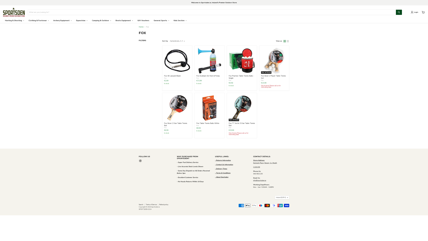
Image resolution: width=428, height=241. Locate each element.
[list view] (287, 41)
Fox (165, 78)
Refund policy (163, 205)
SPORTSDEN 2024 (145, 209)
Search (141, 205)
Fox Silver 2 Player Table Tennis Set (273, 77)
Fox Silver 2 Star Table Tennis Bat (175, 124)
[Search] (399, 12)
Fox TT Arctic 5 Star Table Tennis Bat (242, 124)
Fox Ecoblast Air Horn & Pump (208, 76)
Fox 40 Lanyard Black (172, 76)
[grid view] (284, 41)
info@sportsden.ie (259, 180)
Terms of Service (151, 205)
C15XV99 (256, 167)
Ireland (281, 197)
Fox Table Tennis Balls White (207, 123)
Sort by (165, 41)
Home (141, 27)
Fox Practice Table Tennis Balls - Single (241, 77)
